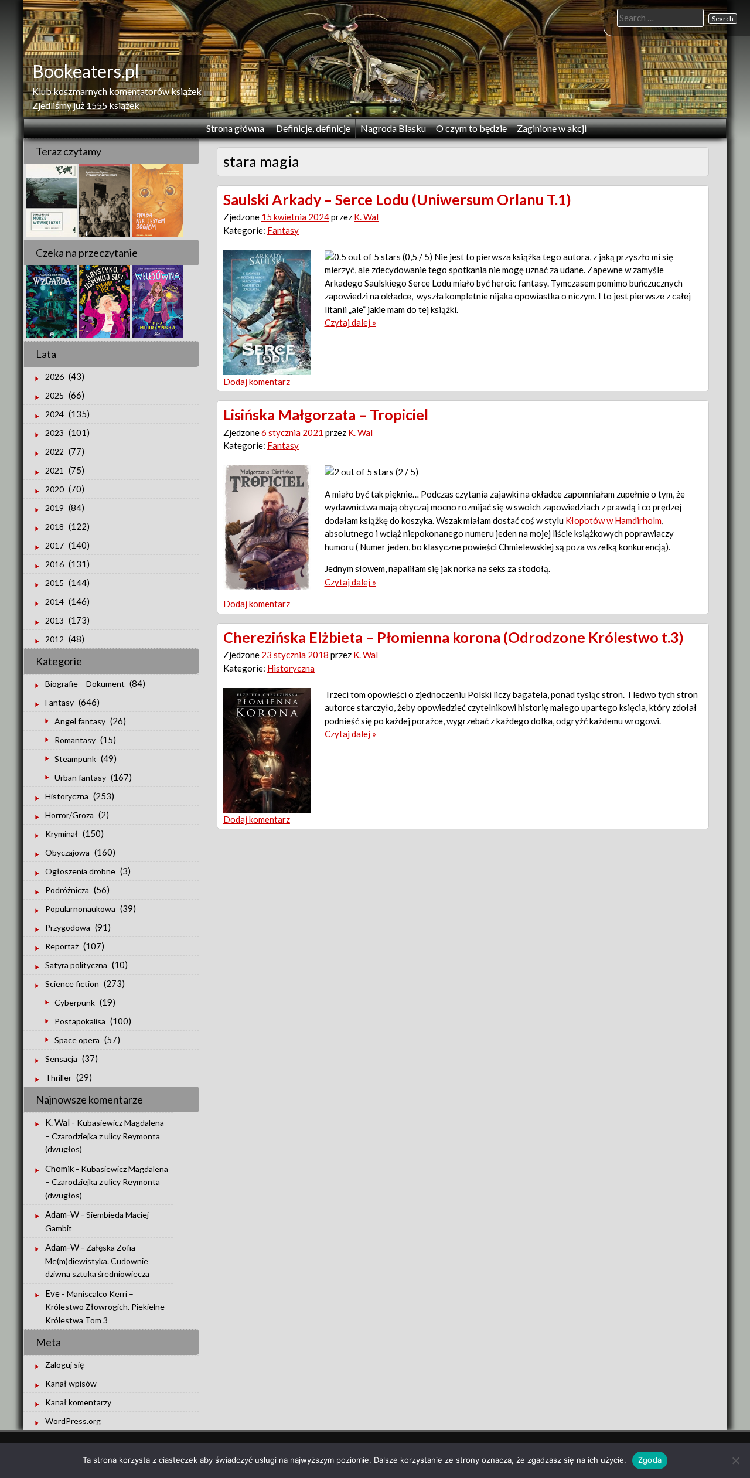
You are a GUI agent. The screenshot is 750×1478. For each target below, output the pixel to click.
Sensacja (61, 1059)
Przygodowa (67, 927)
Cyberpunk (74, 1002)
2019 (54, 508)
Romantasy (75, 740)
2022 (54, 452)
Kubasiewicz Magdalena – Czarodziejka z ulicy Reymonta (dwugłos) (104, 1136)
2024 (54, 414)
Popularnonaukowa (80, 909)
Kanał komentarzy (78, 1402)
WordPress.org (73, 1421)
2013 (54, 620)
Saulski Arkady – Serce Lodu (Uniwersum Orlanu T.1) (397, 199)
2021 (54, 470)
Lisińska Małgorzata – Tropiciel (325, 414)
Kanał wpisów (71, 1383)
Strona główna (235, 128)
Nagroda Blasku (393, 128)
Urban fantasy (80, 777)
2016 (54, 564)
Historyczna (291, 668)
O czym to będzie (471, 128)
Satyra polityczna (76, 965)
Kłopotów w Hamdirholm (613, 520)
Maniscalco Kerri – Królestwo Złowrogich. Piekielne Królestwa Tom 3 (105, 1307)
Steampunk (75, 759)
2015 (54, 583)
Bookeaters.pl (85, 70)
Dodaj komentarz (256, 381)
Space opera (77, 1040)
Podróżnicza (67, 890)
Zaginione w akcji (552, 128)
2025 (54, 395)
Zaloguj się (64, 1365)
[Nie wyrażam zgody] (735, 1460)
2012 (54, 639)
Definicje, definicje (313, 128)
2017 (54, 545)
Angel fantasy (79, 721)
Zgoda (650, 1460)
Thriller (58, 1077)
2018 (54, 527)
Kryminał (61, 834)
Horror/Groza (69, 815)
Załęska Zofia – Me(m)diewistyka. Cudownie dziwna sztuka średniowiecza (97, 1260)
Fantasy (283, 230)
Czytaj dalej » (350, 322)
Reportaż (62, 946)
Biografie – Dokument (85, 684)
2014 (54, 602)
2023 (54, 433)
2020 (54, 489)
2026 (54, 377)
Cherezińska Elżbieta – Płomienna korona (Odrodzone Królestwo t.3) (453, 637)
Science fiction (72, 984)
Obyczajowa (67, 852)
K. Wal (366, 217)
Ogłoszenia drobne (80, 871)
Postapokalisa (79, 1021)
